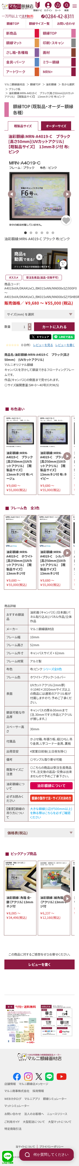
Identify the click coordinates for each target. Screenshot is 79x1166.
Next (67, 194)
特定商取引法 (13, 1129)
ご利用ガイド (12, 1122)
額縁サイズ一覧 (39, 23)
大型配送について (34, 1122)
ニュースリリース (57, 1114)
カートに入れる (54, 326)
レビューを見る (43, 345)
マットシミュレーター (16, 1106)
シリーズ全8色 (52, 669)
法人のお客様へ (34, 1114)
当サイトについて (25, 1146)
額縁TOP (13, 23)
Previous (12, 194)
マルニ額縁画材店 (14, 84)
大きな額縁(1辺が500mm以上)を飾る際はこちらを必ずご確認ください (51, 812)
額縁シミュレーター (55, 1099)
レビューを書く (65, 345)
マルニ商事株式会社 (16, 1091)
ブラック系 (14, 89)
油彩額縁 (51, 84)
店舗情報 (10, 1084)
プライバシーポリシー (52, 1146)
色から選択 (68, 84)
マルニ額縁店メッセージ (33, 1084)
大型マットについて (60, 1122)
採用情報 (38, 1091)
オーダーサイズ (56, 126)
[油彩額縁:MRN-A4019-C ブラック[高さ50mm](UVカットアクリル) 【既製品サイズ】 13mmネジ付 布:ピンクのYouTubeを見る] (39, 260)
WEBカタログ (12, 1099)
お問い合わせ (66, 23)
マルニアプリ (32, 1099)
